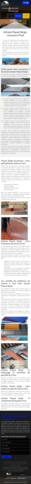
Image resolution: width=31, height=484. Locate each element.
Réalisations (26, 15)
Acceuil (7, 478)
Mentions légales (22, 478)
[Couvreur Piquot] (9, 3)
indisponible (14, 8)
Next (14, 24)
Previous (17, 24)
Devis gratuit (18, 15)
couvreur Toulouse (19, 463)
